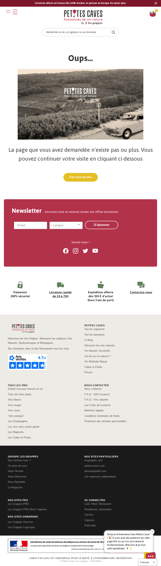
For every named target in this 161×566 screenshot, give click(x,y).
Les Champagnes (18, 421)
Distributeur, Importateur (98, 509)
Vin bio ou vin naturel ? (97, 356)
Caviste (88, 514)
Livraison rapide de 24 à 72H (60, 294)
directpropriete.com (95, 471)
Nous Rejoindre (16, 481)
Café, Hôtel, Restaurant (97, 503)
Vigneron (89, 520)
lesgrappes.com (93, 460)
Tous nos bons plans (19, 394)
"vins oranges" (16, 415)
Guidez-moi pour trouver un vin (25, 388)
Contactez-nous (141, 292)
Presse (88, 372)
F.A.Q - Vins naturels (96, 399)
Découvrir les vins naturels (99, 345)
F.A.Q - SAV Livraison (97, 394)
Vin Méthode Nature (95, 361)
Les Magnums (16, 432)
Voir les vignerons (94, 329)
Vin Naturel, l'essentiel (97, 350)
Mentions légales (94, 410)
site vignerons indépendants (100, 476)
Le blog (88, 339)
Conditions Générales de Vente (102, 415)
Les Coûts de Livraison (97, 405)
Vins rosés (14, 410)
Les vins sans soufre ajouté (23, 426)
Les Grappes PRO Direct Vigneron (27, 509)
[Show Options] (79, 225)
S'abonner (101, 225)
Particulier (90, 525)
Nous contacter (93, 388)
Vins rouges (14, 405)
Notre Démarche (17, 476)
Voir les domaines (94, 334)
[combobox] (65, 225)
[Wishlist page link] (8, 12)
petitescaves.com (94, 465)
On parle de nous (17, 465)
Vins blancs (14, 399)
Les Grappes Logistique (21, 527)
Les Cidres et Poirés (19, 437)
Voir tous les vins (81, 177)
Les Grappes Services (20, 521)
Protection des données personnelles (105, 421)
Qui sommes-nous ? (19, 460)
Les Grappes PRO (18, 503)
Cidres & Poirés (93, 367)
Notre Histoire (15, 471)
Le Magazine (15, 487)
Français (144, 562)
